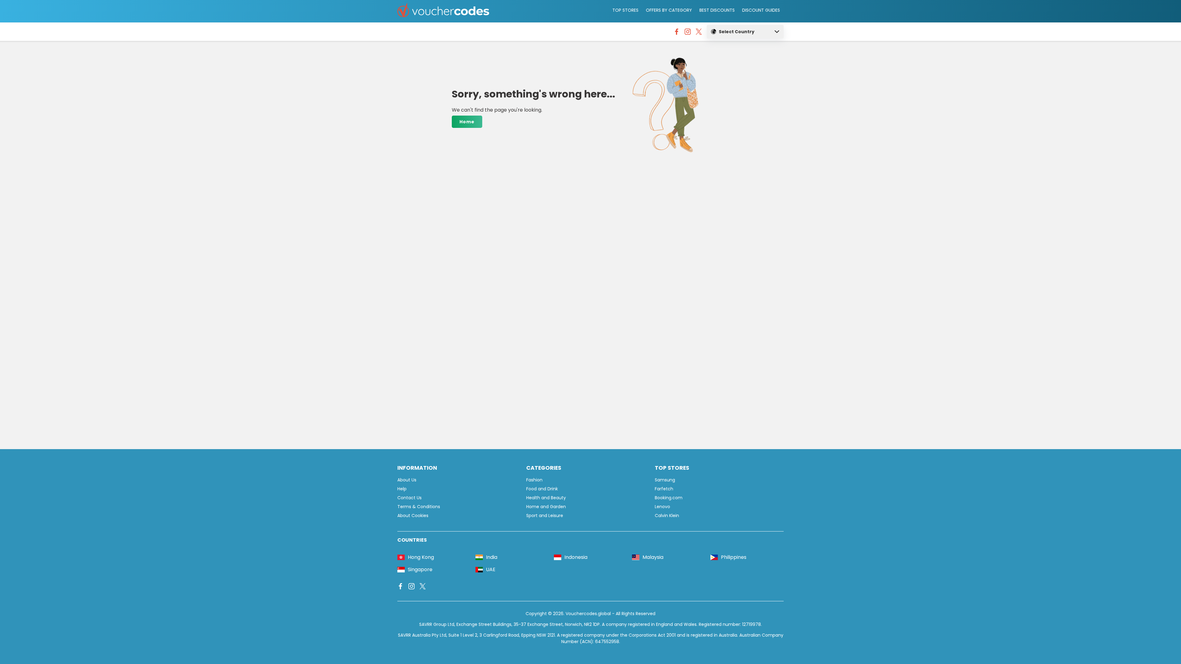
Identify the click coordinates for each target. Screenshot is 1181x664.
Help (402, 489)
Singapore (420, 569)
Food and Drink (542, 489)
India (491, 557)
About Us (406, 480)
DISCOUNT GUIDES (761, 10)
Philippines (733, 557)
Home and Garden (546, 507)
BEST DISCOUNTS (717, 10)
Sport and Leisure (544, 515)
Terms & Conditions (418, 507)
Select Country (736, 32)
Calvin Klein (667, 515)
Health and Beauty (546, 498)
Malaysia (652, 557)
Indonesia (575, 557)
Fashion (534, 480)
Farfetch (664, 489)
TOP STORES (625, 10)
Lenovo (662, 507)
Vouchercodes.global (588, 614)
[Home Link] (443, 11)
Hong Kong (421, 557)
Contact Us (409, 498)
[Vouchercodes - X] (699, 33)
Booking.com (668, 498)
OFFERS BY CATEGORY (669, 10)
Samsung (665, 480)
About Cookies (412, 515)
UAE (490, 569)
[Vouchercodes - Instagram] (688, 33)
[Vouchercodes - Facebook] (677, 33)
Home (467, 122)
